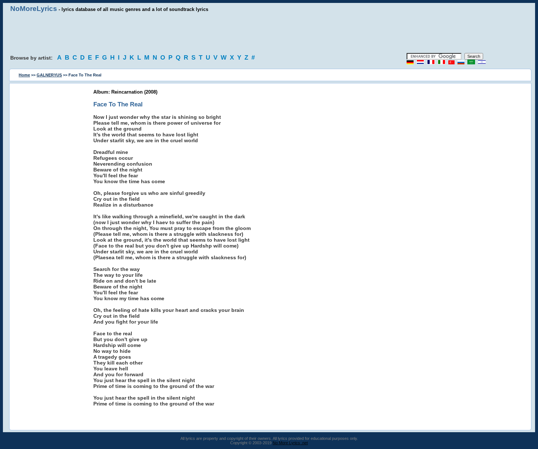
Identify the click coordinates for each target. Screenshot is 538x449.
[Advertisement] (269, 32)
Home (24, 75)
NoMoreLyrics (33, 8)
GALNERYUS (49, 75)
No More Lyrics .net (290, 443)
